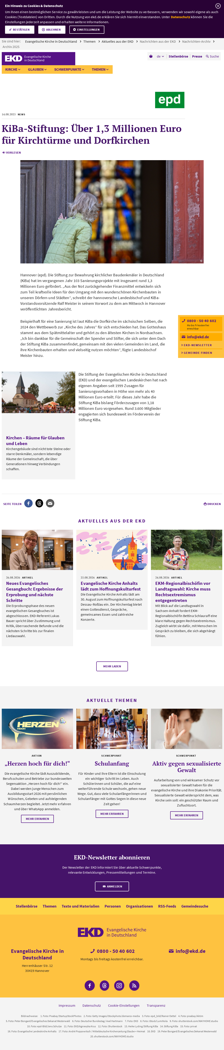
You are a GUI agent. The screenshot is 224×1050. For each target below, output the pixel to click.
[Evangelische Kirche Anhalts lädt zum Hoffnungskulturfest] (112, 550)
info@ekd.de (197, 336)
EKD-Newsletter (198, 345)
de (159, 56)
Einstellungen (88, 30)
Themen (89, 41)
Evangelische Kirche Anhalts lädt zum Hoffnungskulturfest (111, 586)
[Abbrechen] (218, 6)
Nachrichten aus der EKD (158, 41)
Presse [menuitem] (197, 56)
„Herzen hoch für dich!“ (37, 763)
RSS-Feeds (167, 906)
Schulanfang (112, 763)
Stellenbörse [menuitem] (178, 56)
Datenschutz (180, 17)
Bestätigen (21, 30)
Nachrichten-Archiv (196, 41)
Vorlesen (13, 152)
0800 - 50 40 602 (201, 320)
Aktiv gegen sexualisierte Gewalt (186, 767)
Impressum (67, 1005)
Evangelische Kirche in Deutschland (51, 41)
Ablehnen (53, 30)
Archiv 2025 (11, 46)
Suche (214, 56)
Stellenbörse (26, 906)
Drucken (214, 504)
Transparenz (156, 1005)
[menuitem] (151, 56)
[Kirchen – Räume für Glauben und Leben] (38, 392)
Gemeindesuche (194, 906)
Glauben (36, 69)
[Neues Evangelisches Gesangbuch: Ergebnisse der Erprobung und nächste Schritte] (37, 550)
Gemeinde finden (198, 353)
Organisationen (139, 906)
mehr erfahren (37, 819)
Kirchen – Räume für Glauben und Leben (35, 440)
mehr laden (112, 666)
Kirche (11, 69)
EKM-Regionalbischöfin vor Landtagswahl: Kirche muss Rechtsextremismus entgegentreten (182, 591)
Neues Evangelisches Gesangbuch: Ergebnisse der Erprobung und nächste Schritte (34, 591)
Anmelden (114, 886)
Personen (113, 906)
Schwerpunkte (67, 69)
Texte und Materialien (80, 906)
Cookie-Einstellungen (124, 1005)
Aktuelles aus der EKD (118, 41)
